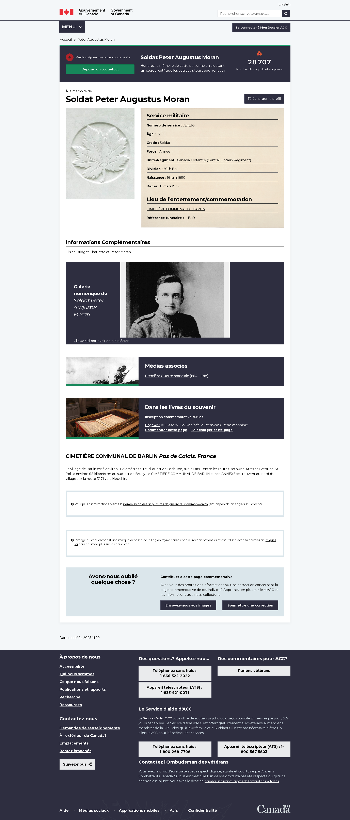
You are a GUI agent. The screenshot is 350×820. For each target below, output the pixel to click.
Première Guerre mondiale (167, 376)
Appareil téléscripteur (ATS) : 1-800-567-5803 (254, 749)
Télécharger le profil (264, 99)
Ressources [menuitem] (71, 705)
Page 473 (152, 425)
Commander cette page (166, 430)
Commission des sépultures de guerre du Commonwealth (165, 504)
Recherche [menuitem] (70, 697)
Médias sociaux (94, 810)
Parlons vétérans (254, 670)
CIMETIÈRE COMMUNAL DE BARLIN (176, 209)
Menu (73, 26)
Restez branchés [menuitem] (75, 751)
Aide (64, 810)
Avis (174, 810)
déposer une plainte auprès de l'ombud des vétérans (242, 781)
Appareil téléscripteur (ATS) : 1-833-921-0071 (175, 690)
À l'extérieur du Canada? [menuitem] (83, 735)
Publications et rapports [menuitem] (83, 689)
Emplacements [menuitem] (74, 743)
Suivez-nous (79, 766)
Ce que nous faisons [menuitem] (79, 682)
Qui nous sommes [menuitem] (77, 674)
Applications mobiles (139, 810)
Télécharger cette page (212, 430)
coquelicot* (155, 70)
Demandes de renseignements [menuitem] (90, 728)
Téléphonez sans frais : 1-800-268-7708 (175, 749)
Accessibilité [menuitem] (72, 666)
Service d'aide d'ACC (157, 718)
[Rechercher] (286, 13)
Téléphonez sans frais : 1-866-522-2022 (175, 673)
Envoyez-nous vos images (188, 605)
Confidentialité (202, 810)
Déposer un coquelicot (100, 69)
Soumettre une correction (250, 605)
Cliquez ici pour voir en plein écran (101, 341)
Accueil (66, 39)
